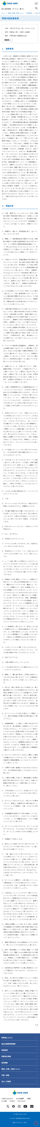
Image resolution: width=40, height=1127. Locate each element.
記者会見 (29, 13)
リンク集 (4, 1101)
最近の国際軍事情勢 (8, 1044)
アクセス (12, 1101)
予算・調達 (5, 1075)
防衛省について (6, 1037)
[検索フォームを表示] (38, 9)
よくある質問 (20, 1098)
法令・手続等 (6, 1081)
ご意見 (29, 1098)
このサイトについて (7, 1098)
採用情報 (4, 1062)
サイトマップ (21, 1101)
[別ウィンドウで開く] (8, 1107)
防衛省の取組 (6, 1056)
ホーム (3, 13)
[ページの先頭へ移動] (36, 1123)
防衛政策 (4, 1050)
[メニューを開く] (36, 3)
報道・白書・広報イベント (16, 13)
